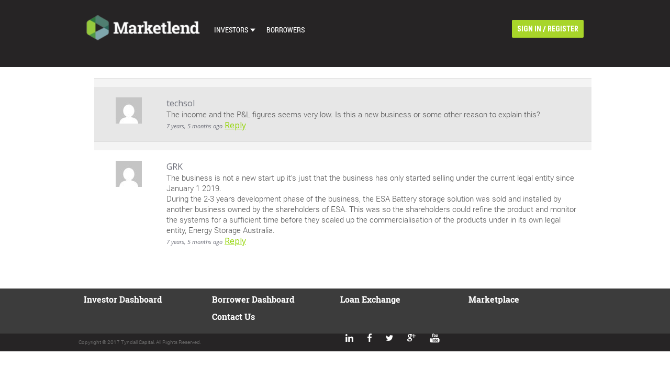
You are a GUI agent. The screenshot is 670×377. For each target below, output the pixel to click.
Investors (231, 30)
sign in (529, 29)
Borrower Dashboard (253, 299)
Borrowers (285, 30)
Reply (235, 125)
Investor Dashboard (123, 299)
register (563, 29)
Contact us (233, 316)
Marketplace (493, 299)
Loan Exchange (370, 299)
